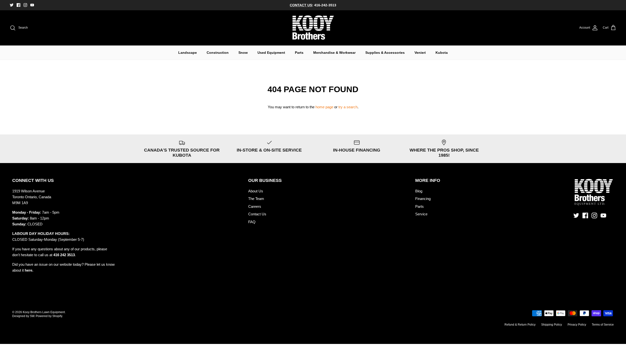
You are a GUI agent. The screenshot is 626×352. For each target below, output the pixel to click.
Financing (423, 199)
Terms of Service (603, 324)
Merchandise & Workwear (334, 53)
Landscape (187, 53)
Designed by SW (23, 316)
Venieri (420, 53)
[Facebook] (18, 5)
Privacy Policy (577, 324)
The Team (256, 199)
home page (324, 107)
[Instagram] (25, 5)
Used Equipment (271, 53)
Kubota (442, 53)
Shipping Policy (551, 324)
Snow (243, 53)
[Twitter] (11, 5)
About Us (255, 191)
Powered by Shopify (49, 316)
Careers (254, 206)
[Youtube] (32, 5)
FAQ (252, 222)
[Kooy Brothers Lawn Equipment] (313, 28)
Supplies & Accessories (385, 53)
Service (421, 214)
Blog (418, 191)
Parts (299, 53)
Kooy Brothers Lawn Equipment (44, 312)
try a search (348, 107)
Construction (218, 53)
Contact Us (257, 214)
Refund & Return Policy (520, 324)
